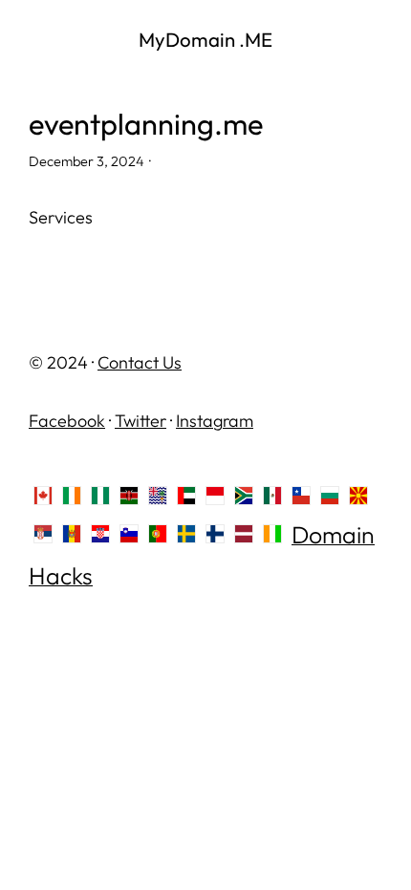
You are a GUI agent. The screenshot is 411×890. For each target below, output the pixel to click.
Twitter (140, 421)
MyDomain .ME (205, 39)
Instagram (214, 421)
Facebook (67, 421)
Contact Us (139, 362)
